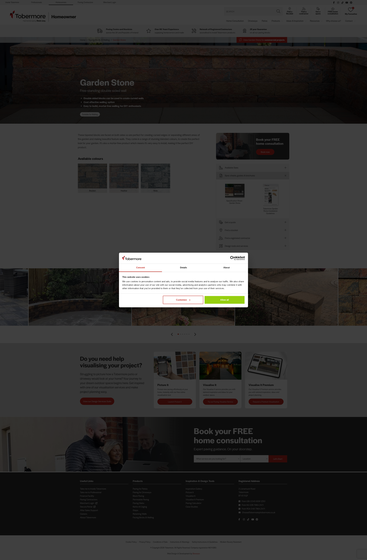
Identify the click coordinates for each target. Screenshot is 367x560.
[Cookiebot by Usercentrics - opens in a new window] (232, 258)
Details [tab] (183, 267)
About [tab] (226, 267)
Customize (181, 300)
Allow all (224, 300)
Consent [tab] (140, 267)
